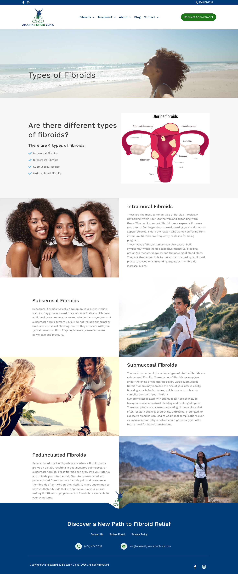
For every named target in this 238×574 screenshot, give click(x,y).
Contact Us (97, 534)
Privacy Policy (139, 534)
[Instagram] (28, 2)
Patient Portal (117, 534)
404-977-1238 (206, 2)
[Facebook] (23, 2)
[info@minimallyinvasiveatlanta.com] (124, 546)
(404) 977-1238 (93, 546)
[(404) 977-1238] (78, 546)
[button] (92, 17)
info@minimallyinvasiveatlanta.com (150, 546)
